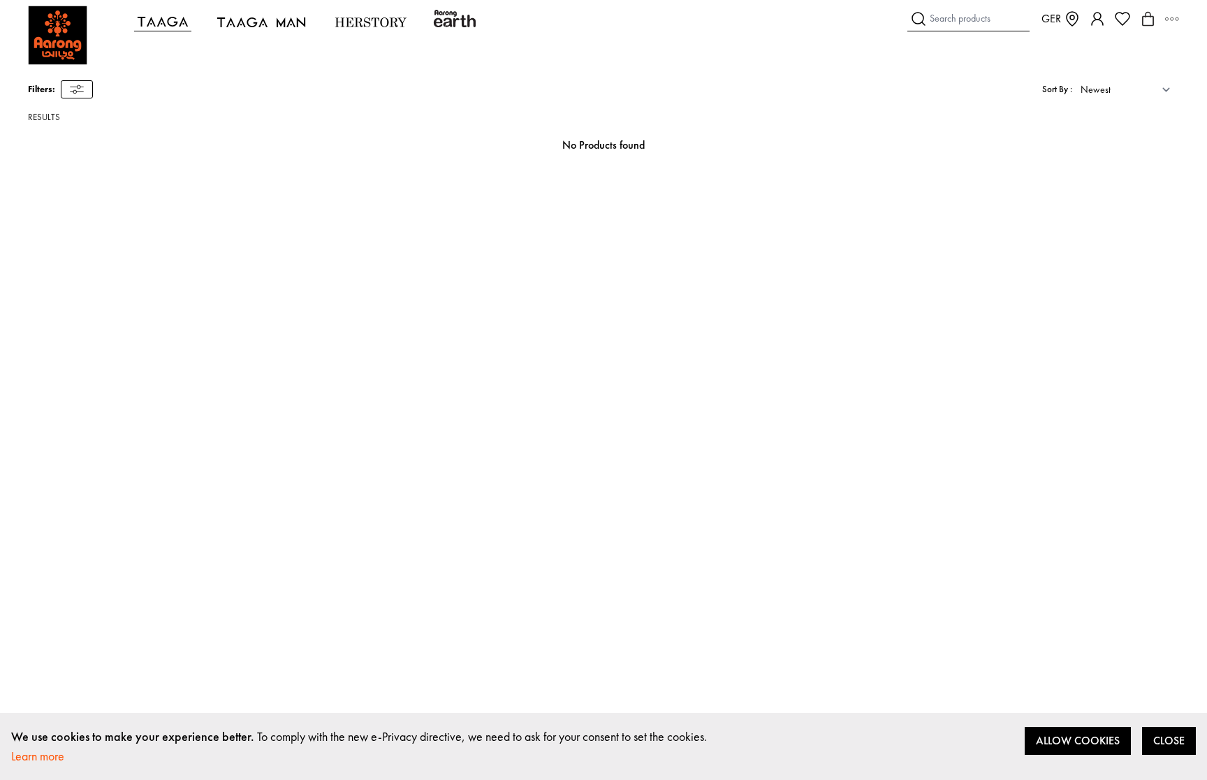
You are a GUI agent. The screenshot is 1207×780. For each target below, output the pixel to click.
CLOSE (1169, 740)
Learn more (37, 756)
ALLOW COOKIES (1078, 740)
